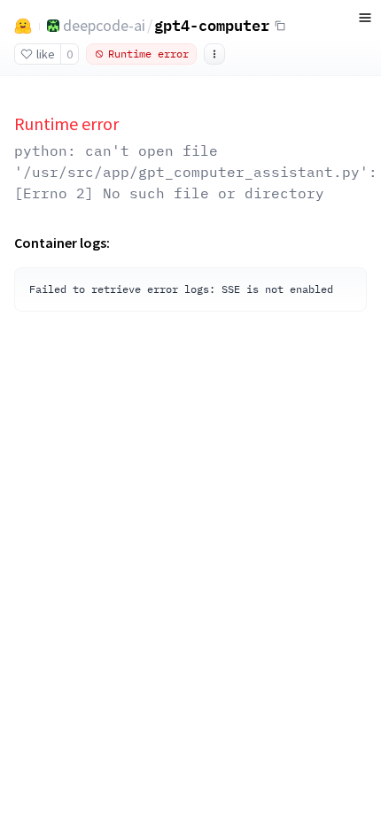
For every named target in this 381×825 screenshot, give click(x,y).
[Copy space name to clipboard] (280, 25)
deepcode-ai (104, 25)
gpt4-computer (211, 24)
